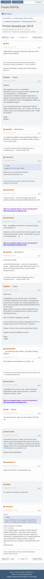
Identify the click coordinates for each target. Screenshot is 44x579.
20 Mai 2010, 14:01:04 (9, 193)
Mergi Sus (5, 559)
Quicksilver (10, 348)
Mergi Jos (5, 37)
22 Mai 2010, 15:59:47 (9, 221)
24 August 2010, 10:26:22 (10, 488)
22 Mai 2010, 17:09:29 (9, 255)
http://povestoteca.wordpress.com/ (15, 211)
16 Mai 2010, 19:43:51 (9, 47)
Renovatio (10, 431)
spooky (8, 129)
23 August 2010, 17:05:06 (10, 385)
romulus (9, 157)
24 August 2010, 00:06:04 (10, 465)
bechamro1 (10, 462)
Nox (7, 43)
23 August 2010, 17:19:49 (10, 413)
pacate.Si (6, 446)
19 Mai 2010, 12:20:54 (9, 81)
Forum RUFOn (10, 7)
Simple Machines (27, 574)
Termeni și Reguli (20, 572)
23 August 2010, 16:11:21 (10, 357)
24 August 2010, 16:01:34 (10, 510)
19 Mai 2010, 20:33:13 (9, 160)
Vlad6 (7, 484)
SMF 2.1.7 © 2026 (17, 574)
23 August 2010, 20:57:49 (10, 435)
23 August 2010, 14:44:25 (10, 290)
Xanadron (9, 190)
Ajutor (12, 572)
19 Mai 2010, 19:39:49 (9, 133)
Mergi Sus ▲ (30, 572)
